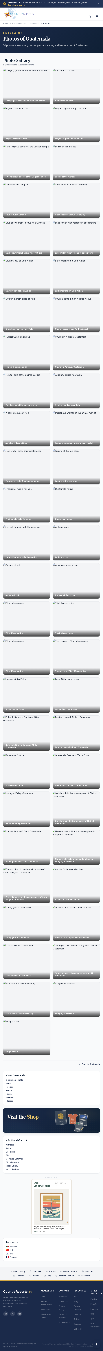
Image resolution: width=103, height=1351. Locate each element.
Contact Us (63, 1301)
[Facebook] (5, 1313)
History (9, 1094)
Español (13, 1246)
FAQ (76, 1296)
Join (43, 1296)
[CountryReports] (18, 12)
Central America (19, 23)
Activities (10, 1145)
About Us (63, 1296)
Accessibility (64, 1322)
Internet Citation (66, 1276)
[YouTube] (19, 1313)
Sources (77, 1324)
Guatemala (34, 23)
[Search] (89, 16)
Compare (37, 1271)
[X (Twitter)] (12, 1313)
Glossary (85, 1276)
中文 (12, 1250)
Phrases (9, 1101)
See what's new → (16, 5)
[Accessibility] (96, 1344)
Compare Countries (14, 1159)
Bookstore (10, 1152)
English (94, 1299)
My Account (46, 1309)
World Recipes (12, 1169)
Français (13, 1257)
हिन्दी (11, 1253)
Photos (9, 1090)
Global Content (12, 1162)
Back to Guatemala (91, 1064)
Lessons (20, 1276)
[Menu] (97, 16)
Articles (9, 1148)
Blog (8, 1155)
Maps (8, 1083)
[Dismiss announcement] (98, 3)
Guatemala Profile (14, 1080)
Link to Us (78, 1329)
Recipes (9, 1087)
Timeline (10, 1097)
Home (5, 23)
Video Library (12, 1166)
